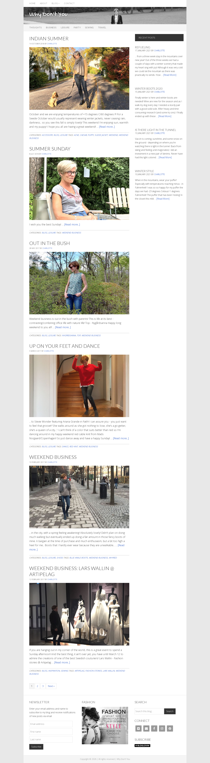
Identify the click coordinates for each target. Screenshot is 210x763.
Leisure (64, 135)
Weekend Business (53, 457)
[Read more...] (107, 126)
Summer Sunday (49, 149)
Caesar (83, 135)
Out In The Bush (49, 243)
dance (65, 446)
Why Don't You (48, 14)
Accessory (47, 135)
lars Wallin (109, 670)
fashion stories (93, 670)
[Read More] (169, 74)
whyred (113, 557)
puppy (91, 135)
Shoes (60, 557)
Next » (51, 686)
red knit (73, 446)
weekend (113, 135)
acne (76, 135)
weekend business (71, 232)
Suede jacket (101, 135)
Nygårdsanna (69, 335)
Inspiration (54, 670)
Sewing (64, 670)
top (79, 335)
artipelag (79, 670)
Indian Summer (49, 38)
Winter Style (144, 171)
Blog (56, 135)
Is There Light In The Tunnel (155, 130)
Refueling (142, 47)
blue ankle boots (78, 557)
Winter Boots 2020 (149, 88)
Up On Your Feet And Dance (64, 346)
